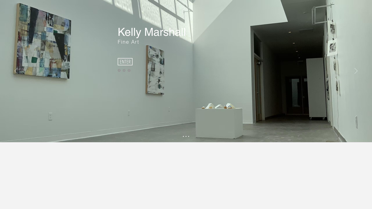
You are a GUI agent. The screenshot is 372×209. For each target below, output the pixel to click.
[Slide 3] (188, 136)
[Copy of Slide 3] (183, 136)
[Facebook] (119, 70)
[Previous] (16, 71)
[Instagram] (124, 70)
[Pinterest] (129, 70)
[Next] (356, 71)
